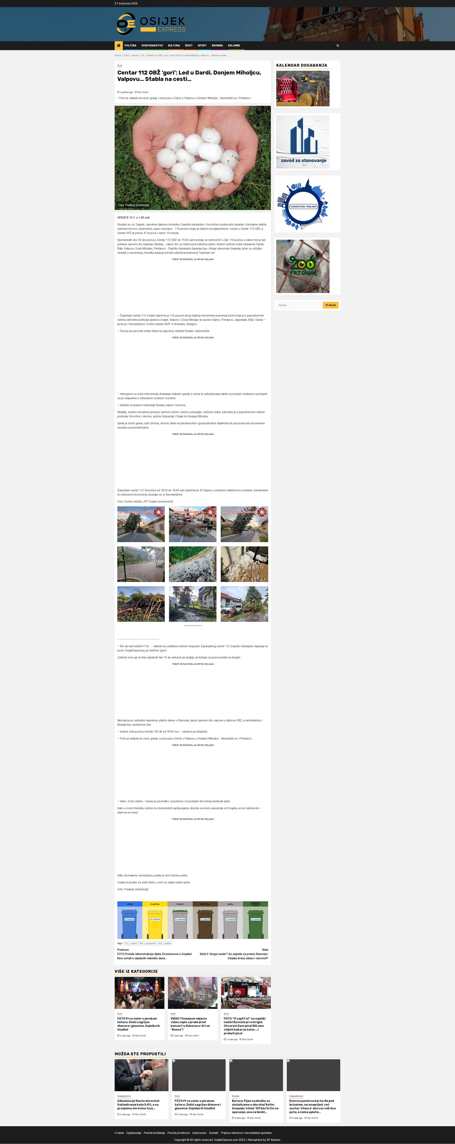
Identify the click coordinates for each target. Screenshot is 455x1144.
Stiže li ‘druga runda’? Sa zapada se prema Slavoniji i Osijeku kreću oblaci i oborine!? (234, 954)
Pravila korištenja (154, 1133)
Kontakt (213, 1133)
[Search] (338, 45)
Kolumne (234, 45)
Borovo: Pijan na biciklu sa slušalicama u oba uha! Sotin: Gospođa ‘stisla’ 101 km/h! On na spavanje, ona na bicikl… (255, 1106)
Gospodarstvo (152, 45)
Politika (130, 45)
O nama (119, 1133)
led (141, 943)
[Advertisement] (192, 288)
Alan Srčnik (142, 92)
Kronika (217, 45)
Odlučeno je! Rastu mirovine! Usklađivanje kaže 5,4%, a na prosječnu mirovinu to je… (138, 1104)
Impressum (199, 1133)
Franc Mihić (193, 1035)
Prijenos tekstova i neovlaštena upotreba (246, 1133)
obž (160, 943)
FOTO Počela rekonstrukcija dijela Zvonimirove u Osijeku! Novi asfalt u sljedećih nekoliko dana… (154, 954)
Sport (202, 45)
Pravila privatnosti (178, 1133)
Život (189, 45)
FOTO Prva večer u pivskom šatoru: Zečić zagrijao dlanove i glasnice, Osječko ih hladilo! (138, 1024)
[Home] (119, 45)
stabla (168, 943)
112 (126, 943)
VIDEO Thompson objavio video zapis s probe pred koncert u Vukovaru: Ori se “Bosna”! (190, 1024)
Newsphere (255, 1140)
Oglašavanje (133, 1133)
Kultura (174, 45)
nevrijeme (150, 943)
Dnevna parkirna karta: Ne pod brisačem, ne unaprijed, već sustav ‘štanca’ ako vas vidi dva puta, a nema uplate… (312, 1106)
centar (134, 943)
